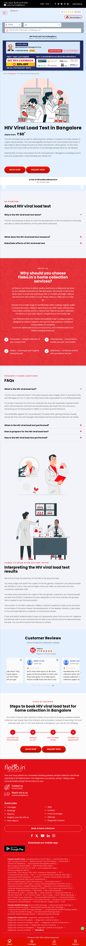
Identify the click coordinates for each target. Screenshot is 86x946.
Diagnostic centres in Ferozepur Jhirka (23, 922)
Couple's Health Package (18, 907)
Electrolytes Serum (52, 881)
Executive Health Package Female (21, 914)
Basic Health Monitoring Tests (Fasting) (47, 907)
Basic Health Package (38, 905)
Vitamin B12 (63, 861)
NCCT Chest (48, 895)
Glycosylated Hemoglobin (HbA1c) (42, 863)
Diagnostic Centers (56, 820)
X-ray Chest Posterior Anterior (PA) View (53, 875)
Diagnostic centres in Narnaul (44, 925)
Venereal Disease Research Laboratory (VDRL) (27, 888)
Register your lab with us (18, 817)
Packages (11, 807)
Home (31, 38)
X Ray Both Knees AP (62, 893)
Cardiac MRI (32, 893)
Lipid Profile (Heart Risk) (42, 866)
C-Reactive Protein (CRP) (18, 875)
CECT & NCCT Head (32, 895)
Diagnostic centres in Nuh (18, 925)
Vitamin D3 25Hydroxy (17, 863)
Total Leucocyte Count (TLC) (60, 888)
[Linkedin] (48, 835)
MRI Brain (11, 890)
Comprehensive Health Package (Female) (25, 909)
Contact (51, 810)
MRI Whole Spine (24, 890)
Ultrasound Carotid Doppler (19, 902)
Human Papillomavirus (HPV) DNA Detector (25, 881)
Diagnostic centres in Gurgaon (20, 920)
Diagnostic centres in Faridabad (21, 927)
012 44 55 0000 (22, 3)
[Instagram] (53, 835)
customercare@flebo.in (15, 5)
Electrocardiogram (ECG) (18, 870)
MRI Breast (37, 890)
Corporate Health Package (21, 912)
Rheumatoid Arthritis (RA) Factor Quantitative (26, 879)
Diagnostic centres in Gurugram (50, 927)
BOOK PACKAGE (55, 51)
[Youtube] (42, 835)
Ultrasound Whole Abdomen (19, 877)
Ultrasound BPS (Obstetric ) (45, 897)
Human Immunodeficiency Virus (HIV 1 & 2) (52, 884)
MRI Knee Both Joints (16, 893)
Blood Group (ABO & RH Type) (20, 884)
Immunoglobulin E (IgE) (47, 868)
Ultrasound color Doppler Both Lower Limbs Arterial (29, 899)
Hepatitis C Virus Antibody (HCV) (57, 886)
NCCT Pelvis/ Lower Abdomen (20, 897)
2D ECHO (37, 877)
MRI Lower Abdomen (53, 890)
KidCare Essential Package (48, 914)
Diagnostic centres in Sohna (47, 920)
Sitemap (51, 817)
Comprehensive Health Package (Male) (61, 909)
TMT (32, 875)
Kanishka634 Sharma (58, 661)
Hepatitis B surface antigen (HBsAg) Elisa (24, 886)
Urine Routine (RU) (60, 859)
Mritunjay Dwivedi (20, 661)
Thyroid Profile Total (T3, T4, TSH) (21, 868)
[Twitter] (37, 835)
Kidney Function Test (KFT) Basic (43, 861)
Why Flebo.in (12, 820)
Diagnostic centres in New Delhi (41, 917)
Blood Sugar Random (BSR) (19, 866)
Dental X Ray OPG (15, 895)
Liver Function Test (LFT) (17, 861)
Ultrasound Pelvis (67, 897)
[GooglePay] (14, 848)
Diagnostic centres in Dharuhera (55, 922)
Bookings (11, 811)
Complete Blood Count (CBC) (38, 859)
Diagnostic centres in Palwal (19, 930)
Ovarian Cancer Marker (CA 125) (56, 877)
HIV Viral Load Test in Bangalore (46, 38)
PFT (60, 872)
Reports (10, 814)
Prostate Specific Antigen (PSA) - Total (49, 902)
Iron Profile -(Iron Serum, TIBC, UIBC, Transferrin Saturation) (32, 872)
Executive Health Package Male (47, 912)
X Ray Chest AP (46, 893)
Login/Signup (77, 4)
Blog (49, 807)
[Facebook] (32, 835)
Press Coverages (55, 814)
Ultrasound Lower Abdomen (63, 899)
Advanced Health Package (60, 905)
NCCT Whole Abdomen (64, 895)
